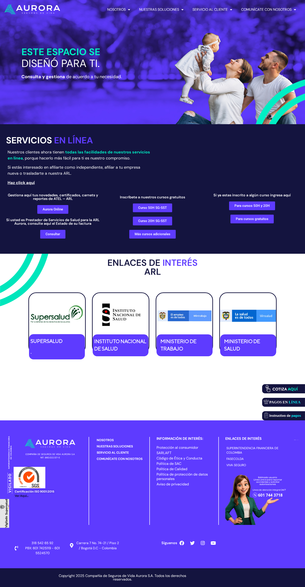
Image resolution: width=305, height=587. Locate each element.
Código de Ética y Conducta (179, 458)
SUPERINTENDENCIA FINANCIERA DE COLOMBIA (252, 450)
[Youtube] (213, 543)
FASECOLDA (235, 459)
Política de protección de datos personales (182, 476)
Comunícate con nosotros (119, 459)
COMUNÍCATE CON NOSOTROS (266, 9)
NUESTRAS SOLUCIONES (159, 9)
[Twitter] (192, 543)
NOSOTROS (116, 9)
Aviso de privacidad (173, 484)
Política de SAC (169, 463)
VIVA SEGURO (236, 465)
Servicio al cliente (113, 453)
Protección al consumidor (177, 447)
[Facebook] (181, 543)
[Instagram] (202, 543)
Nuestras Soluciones (115, 446)
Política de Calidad (172, 469)
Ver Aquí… (22, 496)
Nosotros (105, 440)
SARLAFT (164, 453)
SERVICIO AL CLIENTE (210, 9)
